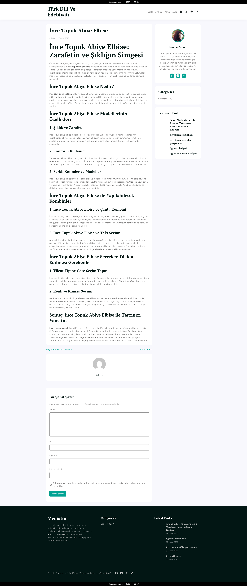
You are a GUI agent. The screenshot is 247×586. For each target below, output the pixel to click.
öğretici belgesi (178, 148)
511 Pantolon (146, 349)
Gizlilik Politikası (155, 12)
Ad (51, 441)
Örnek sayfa (171, 12)
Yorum (53, 409)
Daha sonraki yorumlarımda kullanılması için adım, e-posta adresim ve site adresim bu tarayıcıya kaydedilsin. (98, 484)
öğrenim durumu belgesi (183, 153)
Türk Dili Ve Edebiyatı (61, 12)
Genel (161, 98)
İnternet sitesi (55, 469)
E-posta (53, 455)
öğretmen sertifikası (181, 134)
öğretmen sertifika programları (180, 141)
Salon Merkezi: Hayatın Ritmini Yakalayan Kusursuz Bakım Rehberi (183, 124)
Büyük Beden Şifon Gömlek (59, 349)
